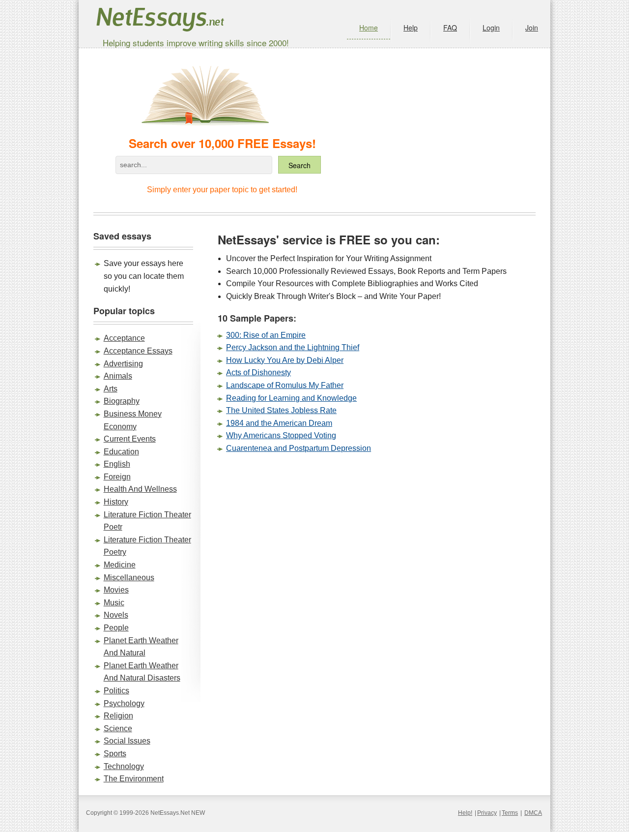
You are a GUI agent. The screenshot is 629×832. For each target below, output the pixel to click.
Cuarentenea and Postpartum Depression (298, 448)
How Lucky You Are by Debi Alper (284, 360)
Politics (116, 690)
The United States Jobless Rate (281, 410)
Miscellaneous (129, 577)
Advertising (123, 363)
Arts (110, 389)
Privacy (487, 812)
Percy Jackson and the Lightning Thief (292, 347)
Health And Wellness (140, 489)
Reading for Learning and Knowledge (291, 398)
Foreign (117, 477)
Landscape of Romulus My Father (284, 385)
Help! (465, 812)
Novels (116, 615)
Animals (118, 376)
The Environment (134, 778)
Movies (116, 590)
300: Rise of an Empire (266, 335)
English (117, 464)
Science (118, 728)
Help (410, 27)
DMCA (533, 812)
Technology (124, 766)
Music (114, 602)
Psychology (124, 703)
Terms (510, 812)
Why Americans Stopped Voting (281, 435)
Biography (122, 401)
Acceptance (124, 338)
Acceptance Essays (138, 351)
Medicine (120, 565)
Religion (118, 716)
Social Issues (127, 741)
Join (531, 27)
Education (121, 451)
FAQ (450, 27)
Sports (115, 753)
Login (491, 27)
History (116, 502)
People (116, 628)
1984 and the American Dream (279, 423)
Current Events (130, 439)
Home (368, 27)
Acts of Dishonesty (258, 372)
